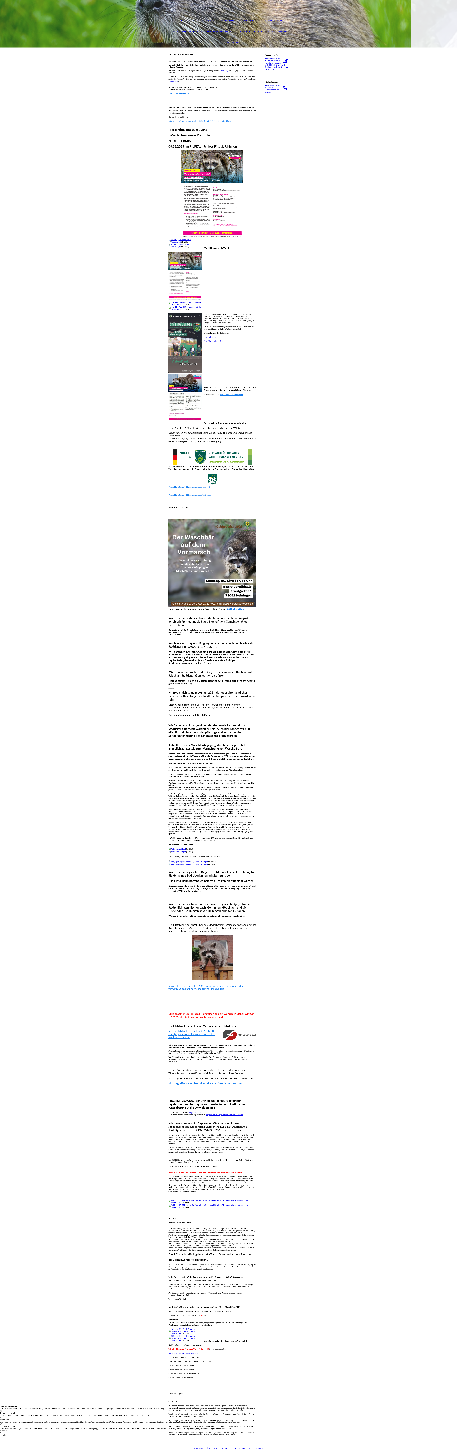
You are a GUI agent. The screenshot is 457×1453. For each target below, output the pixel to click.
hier (202, 1315)
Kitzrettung (223, 71)
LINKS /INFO (254, 31)
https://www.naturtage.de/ (178, 93)
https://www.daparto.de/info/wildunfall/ (183, 1353)
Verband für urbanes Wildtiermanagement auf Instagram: (189, 495)
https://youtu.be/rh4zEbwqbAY (231, 395)
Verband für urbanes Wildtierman (180, 487)
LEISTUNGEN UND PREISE (270, 21)
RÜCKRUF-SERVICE (243, 1448)
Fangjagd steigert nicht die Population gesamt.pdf (189, 862)
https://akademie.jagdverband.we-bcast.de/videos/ (224, 1115)
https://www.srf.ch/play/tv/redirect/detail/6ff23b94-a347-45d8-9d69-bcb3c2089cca (200, 121)
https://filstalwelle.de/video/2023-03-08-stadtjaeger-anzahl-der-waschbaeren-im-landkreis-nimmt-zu (192, 1034)
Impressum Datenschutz (230, 42)
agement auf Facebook (201, 487)
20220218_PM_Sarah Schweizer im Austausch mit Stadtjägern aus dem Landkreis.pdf (184, 1331)
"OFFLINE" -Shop (178, 31)
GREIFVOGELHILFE (247, 21)
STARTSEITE (197, 1448)
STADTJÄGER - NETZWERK (277, 31)
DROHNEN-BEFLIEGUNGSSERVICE (217, 31)
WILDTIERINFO (227, 21)
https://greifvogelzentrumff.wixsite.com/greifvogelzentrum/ (205, 1083)
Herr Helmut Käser (211, 337)
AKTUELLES (197, 21)
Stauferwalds (173, 81)
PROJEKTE (225, 1448)
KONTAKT (260, 1448)
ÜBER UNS (212, 1448)
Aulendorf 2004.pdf (178, 849)
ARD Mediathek (235, 609)
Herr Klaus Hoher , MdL (213, 341)
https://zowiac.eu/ (195, 1113)
